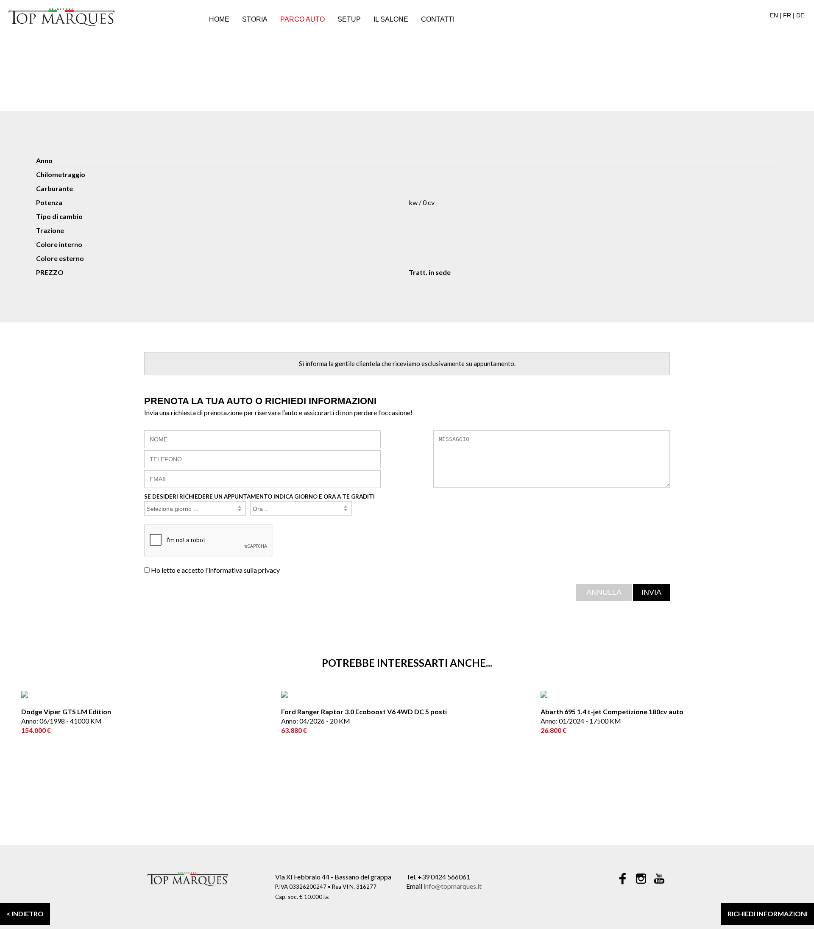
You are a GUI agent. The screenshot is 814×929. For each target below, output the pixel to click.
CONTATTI (437, 19)
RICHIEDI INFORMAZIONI (768, 914)
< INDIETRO (25, 914)
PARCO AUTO (302, 19)
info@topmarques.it (453, 886)
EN (774, 15)
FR (787, 15)
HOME (219, 19)
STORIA (255, 19)
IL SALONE (391, 19)
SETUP (349, 19)
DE (800, 15)
